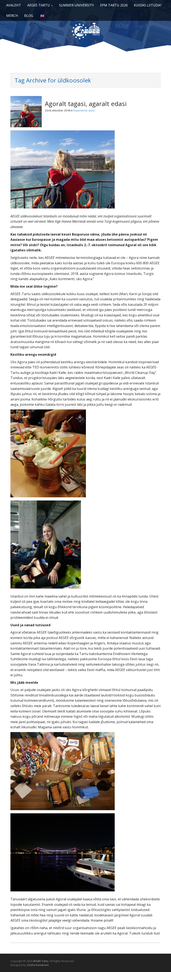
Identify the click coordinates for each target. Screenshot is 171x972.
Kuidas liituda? (148, 5)
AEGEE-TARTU (39, 5)
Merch (12, 15)
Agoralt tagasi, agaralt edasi (86, 103)
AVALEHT (13, 5)
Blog (28, 15)
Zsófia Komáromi (38, 965)
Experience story (84, 110)
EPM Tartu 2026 (114, 5)
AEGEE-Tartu (40, 961)
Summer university (76, 5)
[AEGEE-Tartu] (85, 28)
